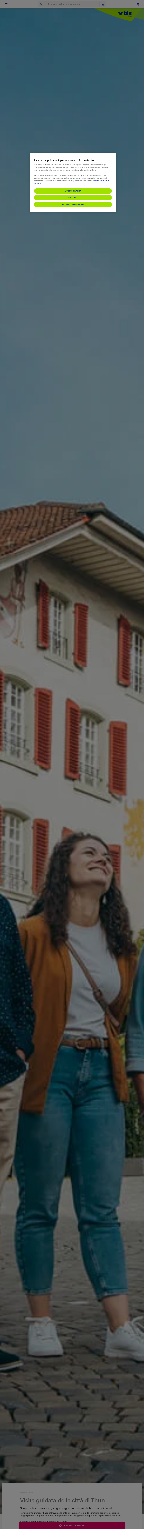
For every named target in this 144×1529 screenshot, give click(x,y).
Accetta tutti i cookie (73, 204)
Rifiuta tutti (73, 197)
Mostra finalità (73, 191)
